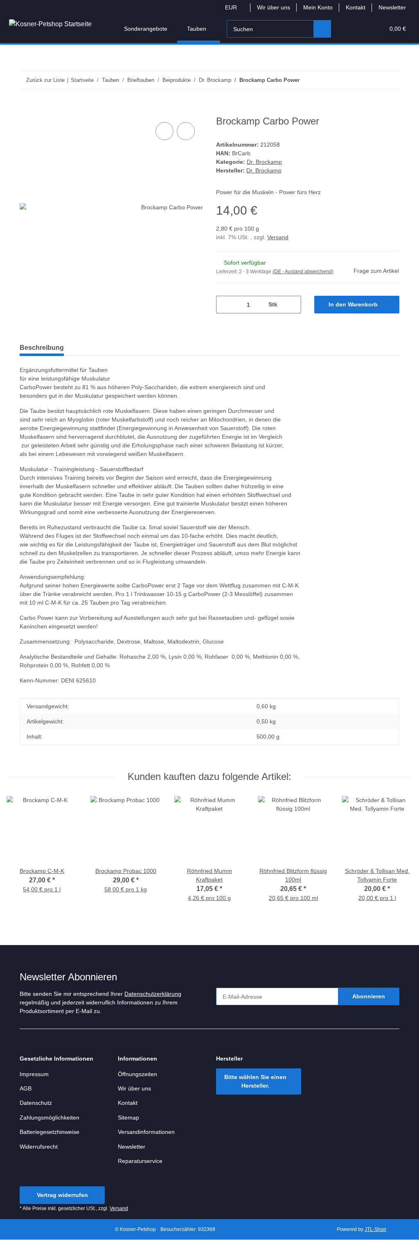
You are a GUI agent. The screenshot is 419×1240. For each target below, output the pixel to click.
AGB (26, 1088)
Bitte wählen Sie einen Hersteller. (255, 1081)
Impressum (34, 1074)
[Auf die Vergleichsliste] (164, 131)
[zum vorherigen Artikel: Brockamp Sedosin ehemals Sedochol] (373, 80)
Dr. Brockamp (264, 162)
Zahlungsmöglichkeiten (49, 1117)
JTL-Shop (375, 1229)
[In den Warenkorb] (26, 111)
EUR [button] (231, 7)
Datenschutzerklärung (152, 994)
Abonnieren (368, 996)
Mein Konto (318, 7)
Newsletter (392, 7)
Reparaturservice (140, 1161)
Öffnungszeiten (137, 1074)
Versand (277, 237)
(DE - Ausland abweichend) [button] (303, 271)
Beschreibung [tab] (42, 347)
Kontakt (355, 7)
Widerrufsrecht (39, 1146)
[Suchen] (322, 29)
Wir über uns (273, 7)
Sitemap (128, 1117)
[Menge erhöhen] (292, 304)
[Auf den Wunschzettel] (186, 131)
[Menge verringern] (225, 304)
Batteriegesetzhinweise (49, 1132)
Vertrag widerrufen (62, 1195)
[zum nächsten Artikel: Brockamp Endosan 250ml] (390, 80)
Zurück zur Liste (45, 80)
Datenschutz (36, 1102)
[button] (346, 29)
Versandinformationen (146, 1132)
